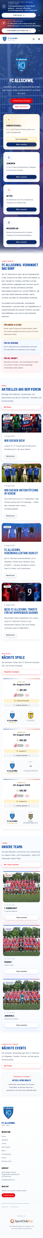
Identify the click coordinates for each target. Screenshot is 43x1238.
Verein (4, 1158)
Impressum (5, 1207)
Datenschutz (14, 1207)
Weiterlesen (10, 456)
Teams (4, 1143)
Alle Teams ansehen (11, 864)
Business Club (6, 1161)
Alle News (7, 407)
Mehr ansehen (21, 144)
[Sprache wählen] (39, 39)
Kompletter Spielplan (11, 672)
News (4, 1150)
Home (4, 1136)
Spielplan (5, 1140)
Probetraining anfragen (21, 101)
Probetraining (6, 1154)
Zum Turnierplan (21, 139)
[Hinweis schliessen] (39, 15)
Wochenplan (6, 1147)
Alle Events (8, 1066)
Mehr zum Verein (21, 107)
